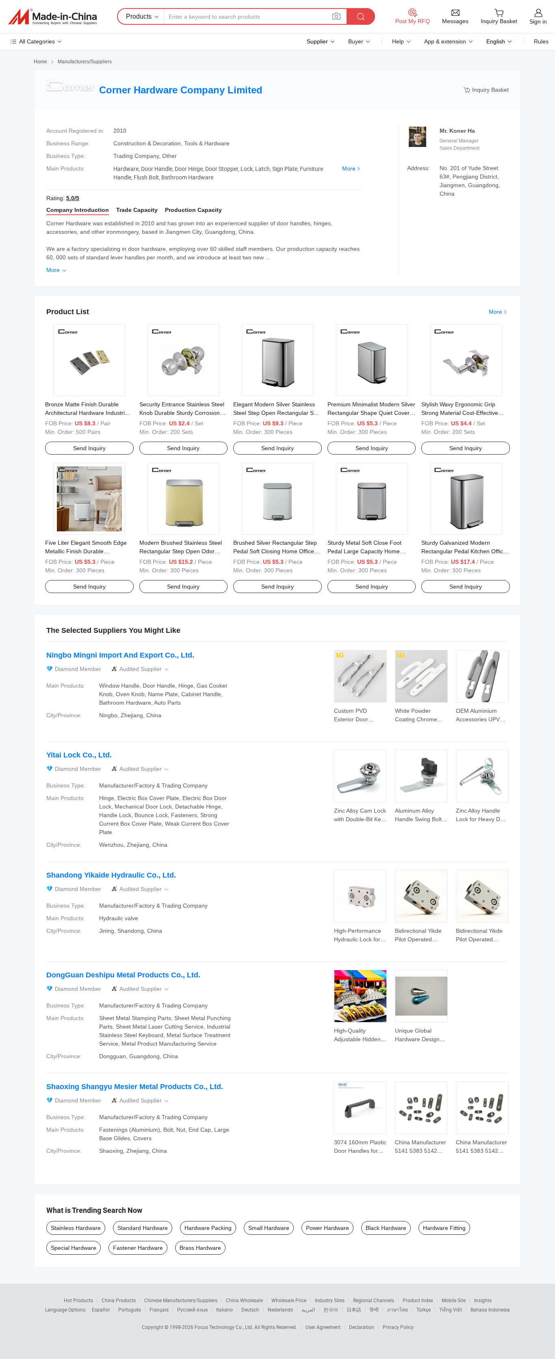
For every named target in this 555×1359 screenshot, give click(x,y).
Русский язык (192, 1309)
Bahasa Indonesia (490, 1309)
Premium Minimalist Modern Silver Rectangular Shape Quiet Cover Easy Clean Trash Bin (371, 413)
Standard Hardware (142, 1228)
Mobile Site (454, 1300)
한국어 (330, 1309)
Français (159, 1309)
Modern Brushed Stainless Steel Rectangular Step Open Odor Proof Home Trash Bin (180, 551)
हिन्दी (374, 1309)
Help (398, 41)
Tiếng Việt (450, 1309)
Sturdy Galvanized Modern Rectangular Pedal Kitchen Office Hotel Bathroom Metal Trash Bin (463, 551)
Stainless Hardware (76, 1228)
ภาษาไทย (397, 1309)
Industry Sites (330, 1300)
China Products (119, 1300)
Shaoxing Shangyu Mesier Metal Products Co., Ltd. (134, 1087)
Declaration (361, 1327)
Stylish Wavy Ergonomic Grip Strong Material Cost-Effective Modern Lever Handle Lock (459, 413)
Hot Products (78, 1300)
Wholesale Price (288, 1300)
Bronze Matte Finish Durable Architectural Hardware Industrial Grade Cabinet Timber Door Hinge (89, 413)
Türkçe (423, 1309)
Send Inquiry (89, 448)
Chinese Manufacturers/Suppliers (180, 1300)
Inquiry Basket (486, 89)
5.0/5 (72, 198)
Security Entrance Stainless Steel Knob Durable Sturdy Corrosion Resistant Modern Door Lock (181, 413)
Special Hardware (73, 1248)
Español (101, 1309)
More (349, 168)
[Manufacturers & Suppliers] (52, 16)
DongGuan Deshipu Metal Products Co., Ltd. (123, 975)
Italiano (224, 1309)
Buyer (355, 41)
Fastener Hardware (138, 1248)
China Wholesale (244, 1300)
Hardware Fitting (444, 1228)
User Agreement (323, 1327)
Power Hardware (327, 1228)
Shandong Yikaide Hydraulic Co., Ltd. (111, 875)
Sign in (538, 21)
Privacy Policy (398, 1327)
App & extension (445, 41)
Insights (483, 1300)
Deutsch (250, 1309)
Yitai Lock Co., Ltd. (79, 755)
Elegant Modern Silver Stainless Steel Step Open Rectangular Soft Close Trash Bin (276, 413)
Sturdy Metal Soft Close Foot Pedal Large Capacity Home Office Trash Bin (364, 551)
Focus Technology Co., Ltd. (224, 1327)
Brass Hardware (200, 1248)
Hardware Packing (208, 1228)
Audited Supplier (144, 669)
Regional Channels (373, 1300)
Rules (541, 41)
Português (129, 1309)
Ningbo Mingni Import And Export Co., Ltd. (120, 655)
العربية (308, 1309)
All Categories (37, 41)
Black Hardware (386, 1228)
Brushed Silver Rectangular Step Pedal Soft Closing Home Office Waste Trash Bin (275, 551)
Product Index (418, 1300)
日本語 (354, 1309)
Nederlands (280, 1309)
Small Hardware (268, 1228)
